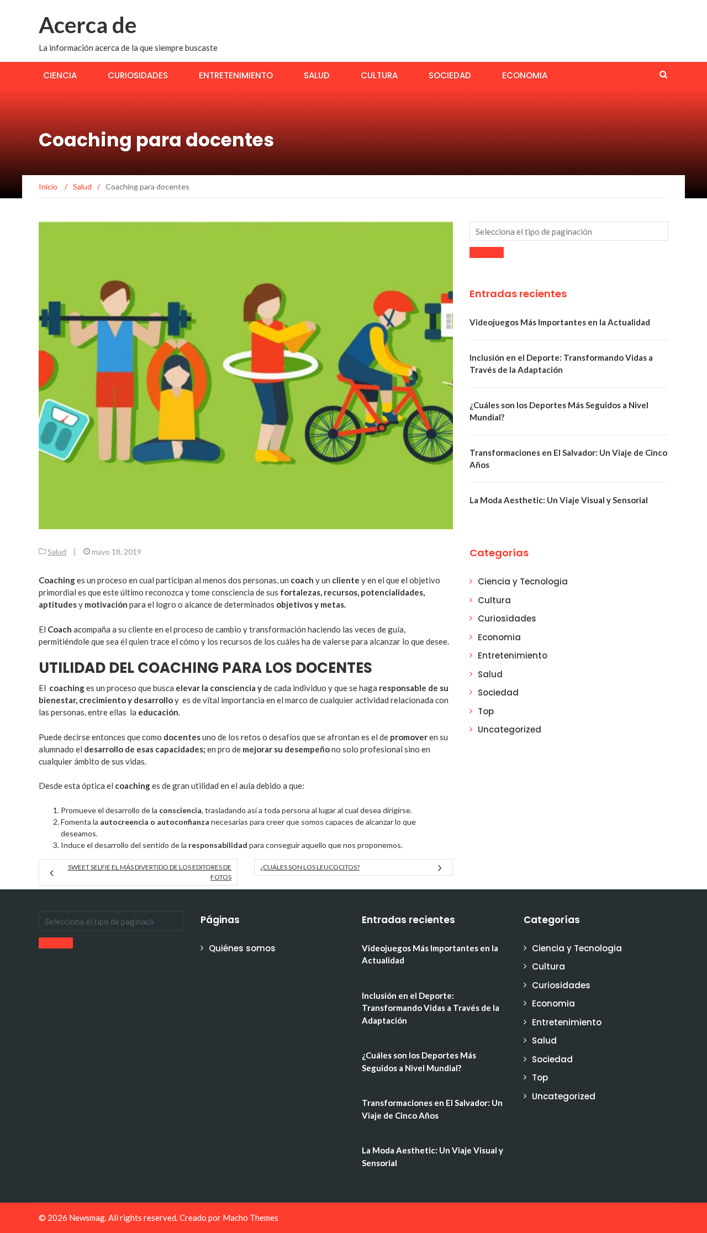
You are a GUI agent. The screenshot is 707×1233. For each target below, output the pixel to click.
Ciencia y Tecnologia (523, 581)
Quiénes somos (242, 948)
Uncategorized (509, 729)
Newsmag (87, 1218)
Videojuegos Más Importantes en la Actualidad (559, 322)
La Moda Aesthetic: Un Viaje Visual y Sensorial (558, 500)
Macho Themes (250, 1218)
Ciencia (60, 75)
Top (486, 711)
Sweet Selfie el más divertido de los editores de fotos (149, 872)
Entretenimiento (236, 75)
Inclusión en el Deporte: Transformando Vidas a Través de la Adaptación (430, 1007)
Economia (524, 75)
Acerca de (87, 25)
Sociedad (450, 75)
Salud (317, 75)
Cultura (379, 75)
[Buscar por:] (568, 231)
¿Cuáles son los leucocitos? (310, 867)
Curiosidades (138, 75)
